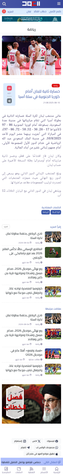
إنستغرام (18, 441)
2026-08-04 (24, 242)
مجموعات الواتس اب (45, 447)
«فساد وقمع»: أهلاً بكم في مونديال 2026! (26, 352)
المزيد (10, 11)
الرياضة (46, 212)
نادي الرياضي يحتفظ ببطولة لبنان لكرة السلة (24, 235)
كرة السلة (56, 212)
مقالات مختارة (34, 359)
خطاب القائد (40, 11)
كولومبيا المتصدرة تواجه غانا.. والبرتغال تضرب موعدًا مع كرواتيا (24, 290)
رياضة (31, 29)
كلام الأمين (55, 11)
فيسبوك (51, 441)
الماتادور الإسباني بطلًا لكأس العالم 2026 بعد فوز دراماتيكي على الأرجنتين (22, 253)
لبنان (28, 11)
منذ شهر (26, 262)
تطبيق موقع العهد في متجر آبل (40, 454)
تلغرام (24, 447)
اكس (34, 441)
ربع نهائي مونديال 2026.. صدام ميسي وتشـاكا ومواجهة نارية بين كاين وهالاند (23, 273)
